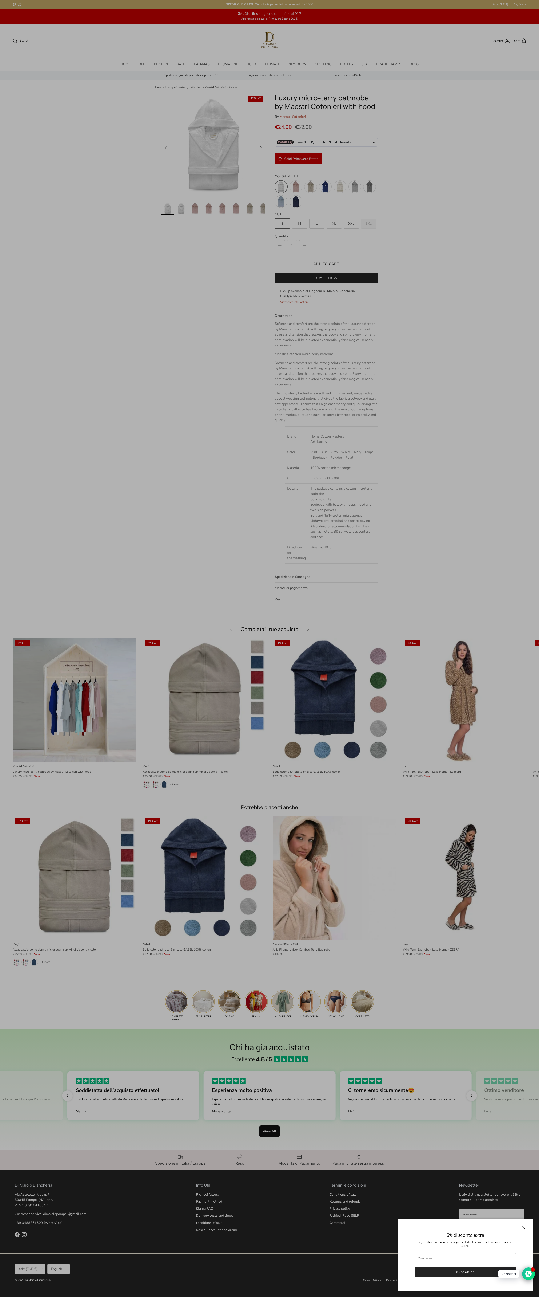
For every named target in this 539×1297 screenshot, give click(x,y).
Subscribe (465, 1272)
